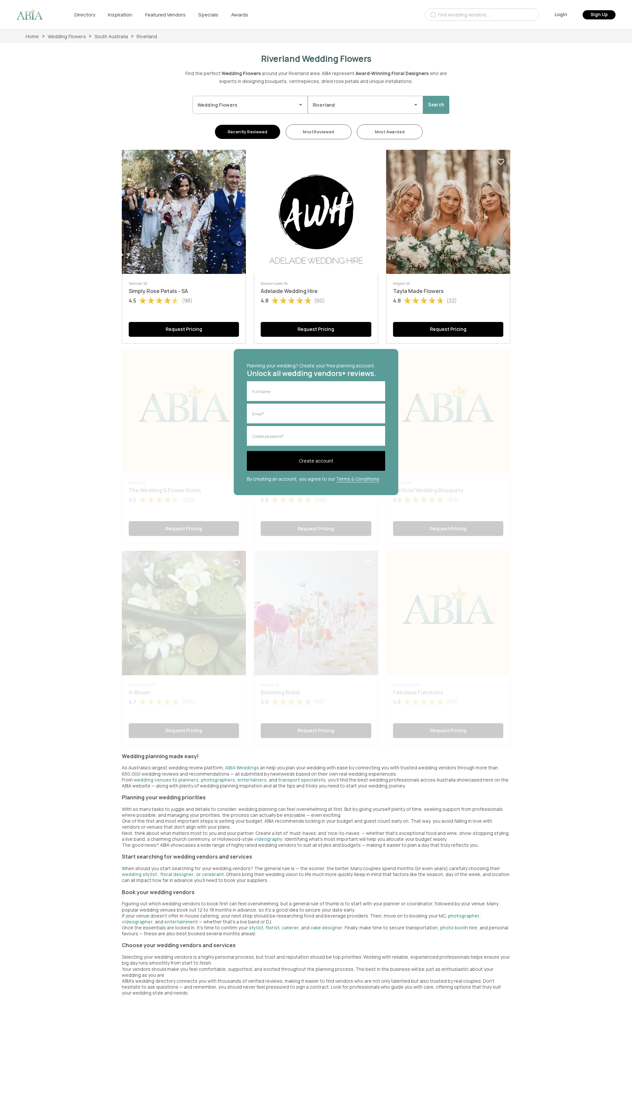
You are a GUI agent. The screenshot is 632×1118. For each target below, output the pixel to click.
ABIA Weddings (242, 767)
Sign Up (599, 14)
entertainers (252, 780)
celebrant (213, 874)
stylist (256, 927)
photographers (218, 780)
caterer (290, 927)
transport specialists (302, 780)
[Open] (300, 104)
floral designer (177, 874)
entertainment (181, 921)
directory (84, 14)
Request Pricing (184, 329)
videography (268, 839)
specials (208, 14)
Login (561, 14)
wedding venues (152, 780)
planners (188, 780)
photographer (464, 916)
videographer (137, 921)
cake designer (326, 927)
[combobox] (482, 14)
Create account (316, 461)
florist (272, 927)
